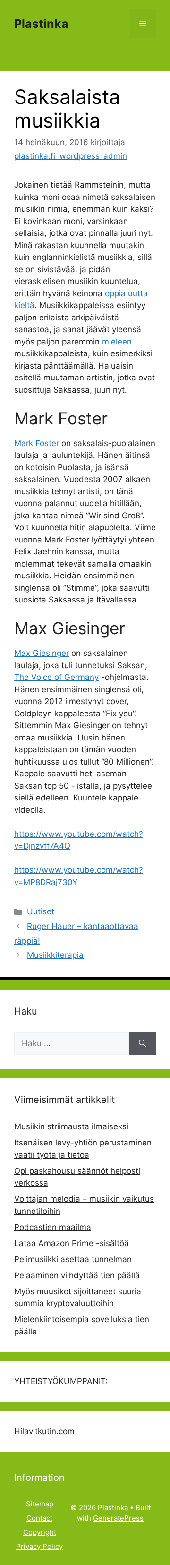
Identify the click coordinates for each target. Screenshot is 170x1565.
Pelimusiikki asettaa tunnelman (73, 1259)
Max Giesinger (41, 653)
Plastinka (41, 24)
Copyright (39, 1532)
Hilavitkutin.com (44, 1431)
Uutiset (40, 911)
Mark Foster (36, 443)
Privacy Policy (39, 1546)
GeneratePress (118, 1517)
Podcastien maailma (52, 1227)
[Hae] (142, 1043)
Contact (39, 1517)
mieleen (117, 341)
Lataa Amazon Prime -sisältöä (71, 1243)
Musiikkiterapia (55, 955)
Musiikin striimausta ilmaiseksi (71, 1126)
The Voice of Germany (56, 677)
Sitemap (39, 1503)
